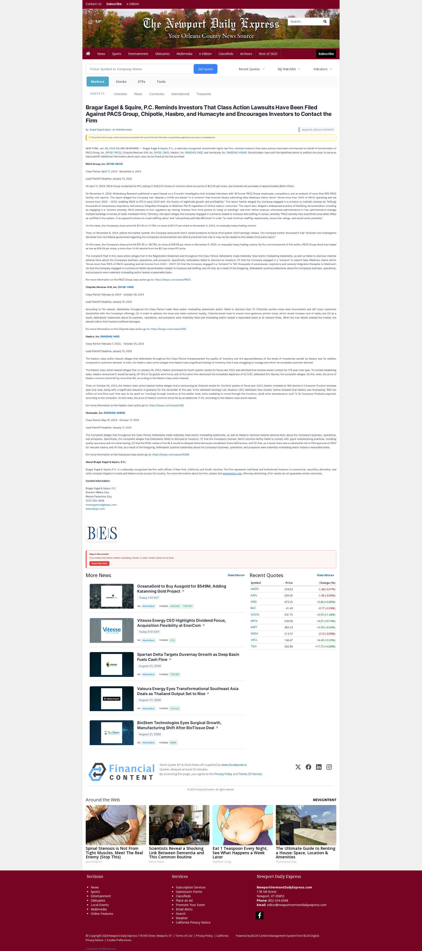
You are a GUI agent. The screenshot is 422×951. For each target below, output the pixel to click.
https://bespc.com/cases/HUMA (170, 454)
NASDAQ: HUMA (236, 152)
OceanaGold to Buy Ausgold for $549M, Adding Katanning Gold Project (181, 588)
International (180, 94)
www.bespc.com (95, 508)
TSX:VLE (174, 708)
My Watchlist (287, 69)
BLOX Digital (311, 935)
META (254, 621)
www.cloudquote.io (234, 765)
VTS (172, 640)
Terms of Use (184, 935)
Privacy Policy (223, 774)
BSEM (173, 742)
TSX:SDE (174, 674)
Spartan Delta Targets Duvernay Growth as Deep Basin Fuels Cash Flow (188, 657)
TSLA (254, 646)
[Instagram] (329, 772)
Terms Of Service (250, 774)
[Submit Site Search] (325, 21)
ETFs (141, 81)
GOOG (255, 614)
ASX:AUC (175, 606)
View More (235, 575)
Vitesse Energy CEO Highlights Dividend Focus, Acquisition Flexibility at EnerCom (181, 623)
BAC (253, 608)
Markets (97, 81)
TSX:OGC (187, 606)
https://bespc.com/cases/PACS (173, 279)
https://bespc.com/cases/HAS (166, 405)
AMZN (254, 589)
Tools (161, 81)
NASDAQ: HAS (194, 152)
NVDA (254, 633)
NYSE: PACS (113, 152)
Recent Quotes (249, 69)
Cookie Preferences (119, 940)
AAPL (254, 595)
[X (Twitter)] (298, 772)
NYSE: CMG (161, 152)
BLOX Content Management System (273, 935)
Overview (120, 94)
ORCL (254, 640)
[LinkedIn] (318, 772)
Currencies (156, 94)
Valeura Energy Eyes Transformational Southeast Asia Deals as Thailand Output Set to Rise (187, 691)
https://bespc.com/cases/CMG (168, 329)
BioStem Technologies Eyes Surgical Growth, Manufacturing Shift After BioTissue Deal (179, 725)
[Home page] (207, 21)
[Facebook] (308, 772)
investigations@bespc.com (101, 504)
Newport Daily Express (123, 935)
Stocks (121, 81)
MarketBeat (149, 606)
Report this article (99, 563)
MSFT (254, 627)
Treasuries (203, 94)
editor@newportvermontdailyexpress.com (297, 905)
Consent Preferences (101, 949)
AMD (254, 602)
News (138, 94)
